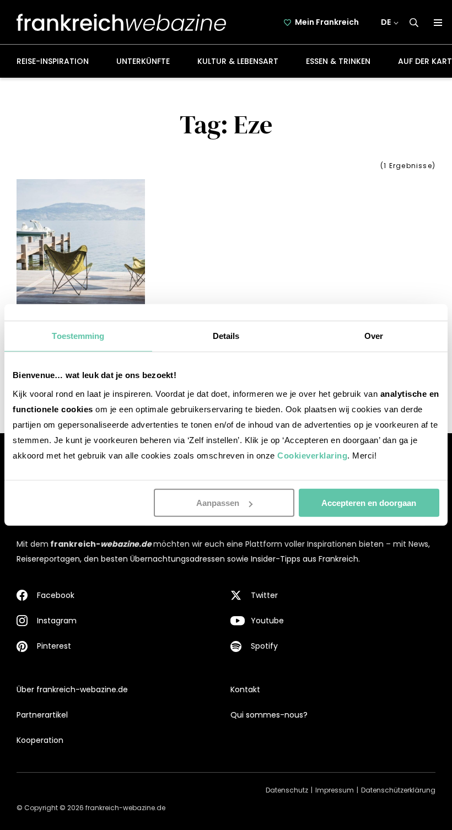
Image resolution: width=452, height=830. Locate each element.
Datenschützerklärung (398, 790)
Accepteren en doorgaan (368, 503)
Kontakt (245, 689)
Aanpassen (217, 503)
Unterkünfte (143, 61)
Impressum (334, 790)
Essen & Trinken (338, 61)
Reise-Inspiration (53, 61)
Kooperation (40, 740)
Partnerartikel (42, 714)
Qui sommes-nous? (269, 714)
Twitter (264, 595)
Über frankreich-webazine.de (72, 689)
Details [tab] (226, 336)
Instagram (57, 620)
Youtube (267, 620)
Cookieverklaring (312, 455)
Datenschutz (287, 790)
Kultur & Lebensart (237, 61)
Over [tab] (373, 336)
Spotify (264, 645)
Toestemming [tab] (78, 336)
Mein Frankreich (327, 22)
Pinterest (54, 645)
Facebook (55, 595)
